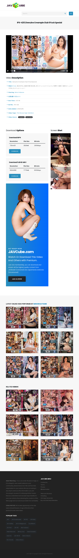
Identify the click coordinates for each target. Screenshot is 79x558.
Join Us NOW (17, 279)
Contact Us (44, 482)
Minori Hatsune (20, 92)
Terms (43, 485)
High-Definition (29, 113)
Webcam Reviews (46, 493)
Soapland (21, 117)
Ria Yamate (10, 540)
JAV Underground (21, 523)
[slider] (38, 71)
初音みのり (17, 96)
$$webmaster (45, 489)
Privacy (43, 487)
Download (14, 151)
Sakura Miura (19, 540)
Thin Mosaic (20, 113)
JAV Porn (9, 527)
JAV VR (16, 527)
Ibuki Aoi (9, 536)
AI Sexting (44, 496)
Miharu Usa (21, 531)
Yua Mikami (32, 523)
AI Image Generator (47, 498)
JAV (8, 519)
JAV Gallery (10, 523)
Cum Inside (29, 117)
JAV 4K (26, 519)
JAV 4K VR (17, 536)
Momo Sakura (26, 536)
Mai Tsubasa (24, 527)
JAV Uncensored (16, 519)
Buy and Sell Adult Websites (49, 500)
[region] (39, 54)
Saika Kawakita (31, 531)
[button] (67, 71)
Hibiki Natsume (11, 531)
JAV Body (32, 519)
